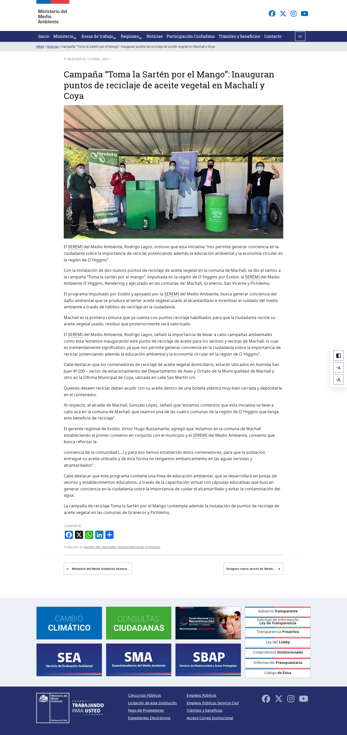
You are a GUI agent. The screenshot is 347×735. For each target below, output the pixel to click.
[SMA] (139, 659)
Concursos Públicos (144, 695)
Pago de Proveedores (146, 710)
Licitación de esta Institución (152, 702)
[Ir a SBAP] (208, 659)
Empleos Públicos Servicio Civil (213, 702)
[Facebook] (272, 13)
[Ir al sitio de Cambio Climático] (69, 622)
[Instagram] (293, 13)
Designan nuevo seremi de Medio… (253, 569)
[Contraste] (338, 355)
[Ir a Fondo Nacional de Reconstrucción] (208, 622)
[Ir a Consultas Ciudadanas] (139, 622)
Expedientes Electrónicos (149, 717)
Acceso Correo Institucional (210, 717)
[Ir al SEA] (69, 659)
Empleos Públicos (201, 695)
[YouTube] (304, 13)
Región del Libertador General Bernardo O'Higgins (122, 547)
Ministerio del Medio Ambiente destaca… (98, 569)
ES (300, 36)
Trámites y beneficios (205, 710)
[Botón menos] (338, 367)
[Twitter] (283, 13)
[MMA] (52, 15)
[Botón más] (338, 379)
